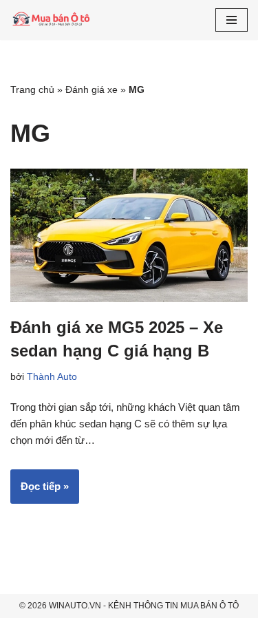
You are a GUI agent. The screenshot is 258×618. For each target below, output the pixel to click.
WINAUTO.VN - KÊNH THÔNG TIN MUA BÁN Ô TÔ (144, 605)
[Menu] (231, 20)
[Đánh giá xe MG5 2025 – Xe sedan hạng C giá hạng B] (129, 235)
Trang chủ (32, 89)
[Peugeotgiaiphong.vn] (51, 20)
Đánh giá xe (91, 89)
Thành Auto (52, 377)
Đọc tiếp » (39, 492)
